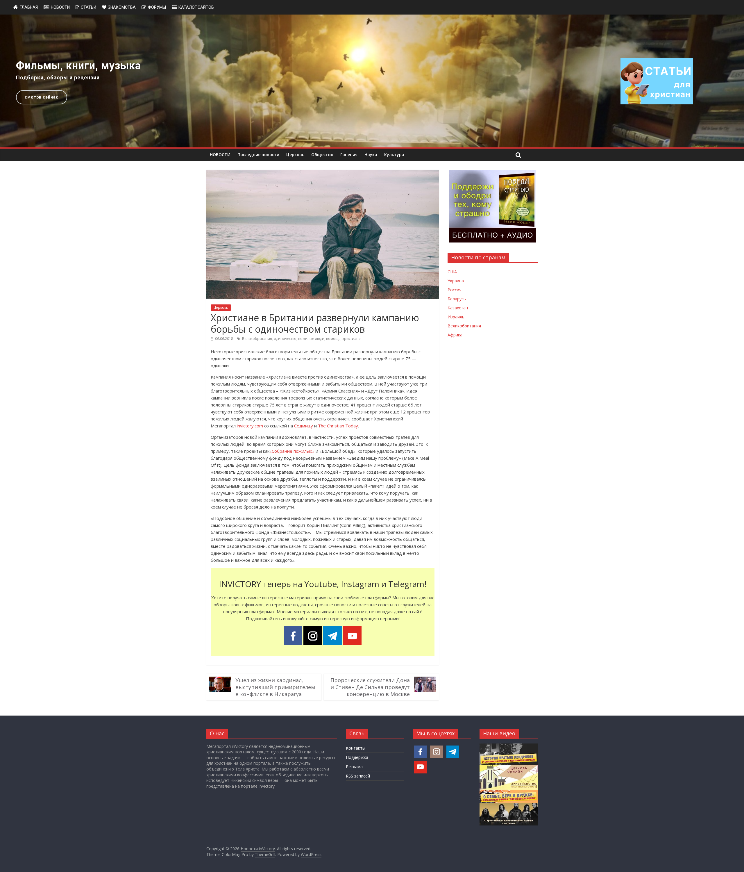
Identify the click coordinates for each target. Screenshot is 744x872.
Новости (60, 7)
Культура (394, 154)
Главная (29, 7)
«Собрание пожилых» (291, 451)
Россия (455, 290)
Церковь (295, 154)
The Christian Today (338, 426)
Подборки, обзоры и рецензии (58, 77)
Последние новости (258, 154)
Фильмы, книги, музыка (78, 66)
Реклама (354, 766)
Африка (455, 335)
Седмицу (303, 426)
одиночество (285, 338)
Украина (456, 280)
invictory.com (250, 426)
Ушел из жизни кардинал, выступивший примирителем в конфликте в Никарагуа (275, 687)
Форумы (157, 7)
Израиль (456, 317)
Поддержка (357, 757)
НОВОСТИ (220, 154)
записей (358, 776)
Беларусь (457, 299)
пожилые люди (311, 338)
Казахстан (458, 308)
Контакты (355, 748)
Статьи (88, 7)
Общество (322, 154)
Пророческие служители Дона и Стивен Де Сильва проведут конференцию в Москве (370, 687)
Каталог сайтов (196, 7)
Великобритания (257, 338)
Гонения (348, 154)
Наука (370, 154)
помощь (333, 338)
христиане (351, 338)
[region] (372, 81)
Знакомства (122, 7)
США (452, 271)
